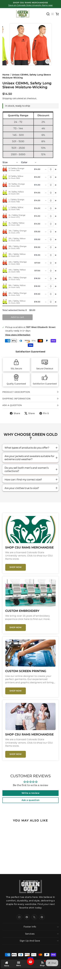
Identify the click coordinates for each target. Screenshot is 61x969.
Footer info (30, 926)
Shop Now (16, 567)
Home (5, 74)
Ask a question (12, 405)
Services (29, 933)
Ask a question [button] (31, 800)
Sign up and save (30, 940)
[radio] (18, 850)
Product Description (16, 392)
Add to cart (17, 317)
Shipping (7, 98)
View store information (17, 335)
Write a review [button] (30, 793)
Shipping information (16, 398)
